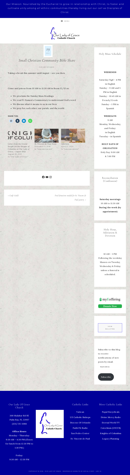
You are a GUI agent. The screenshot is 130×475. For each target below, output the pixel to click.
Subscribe (106, 377)
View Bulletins (110, 328)
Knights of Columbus (110, 433)
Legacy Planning (110, 438)
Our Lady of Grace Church (65, 33)
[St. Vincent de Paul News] (47, 136)
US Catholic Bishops (80, 417)
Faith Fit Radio (80, 428)
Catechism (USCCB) (111, 428)
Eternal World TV (111, 422)
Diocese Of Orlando (80, 422)
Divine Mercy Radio (111, 417)
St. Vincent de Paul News (45, 144)
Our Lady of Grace (46, 67)
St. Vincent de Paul (80, 438)
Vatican (80, 412)
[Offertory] (73, 136)
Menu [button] (67, 21)
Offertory (65, 144)
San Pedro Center (80, 433)
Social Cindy (88, 471)
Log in (98, 471)
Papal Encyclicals (111, 412)
